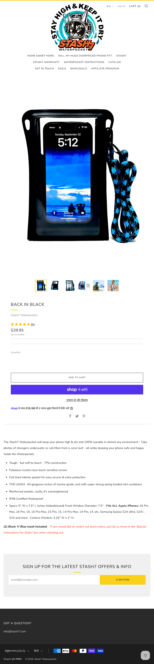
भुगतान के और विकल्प (77, 400)
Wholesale (78, 68)
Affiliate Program (105, 68)
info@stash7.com (15, 631)
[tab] (41, 286)
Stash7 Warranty (46, 62)
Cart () (135, 6)
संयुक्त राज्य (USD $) (15, 651)
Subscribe (123, 579)
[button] (23, 324)
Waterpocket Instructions (84, 62)
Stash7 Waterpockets (24, 315)
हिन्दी (109, 6)
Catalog (114, 62)
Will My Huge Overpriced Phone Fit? (85, 55)
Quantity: (16, 352)
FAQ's (62, 68)
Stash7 (121, 55)
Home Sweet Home (40, 55)
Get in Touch (44, 68)
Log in (121, 6)
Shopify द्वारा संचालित (13, 659)
